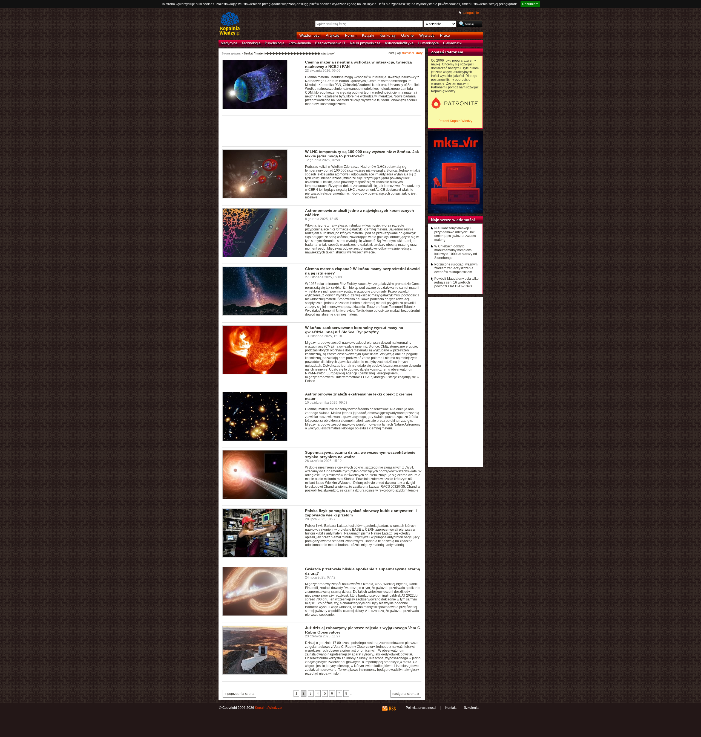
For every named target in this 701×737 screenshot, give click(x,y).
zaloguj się (471, 13)
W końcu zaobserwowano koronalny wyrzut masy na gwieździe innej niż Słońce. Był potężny (354, 329)
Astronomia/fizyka (399, 43)
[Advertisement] (322, 130)
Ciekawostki (452, 43)
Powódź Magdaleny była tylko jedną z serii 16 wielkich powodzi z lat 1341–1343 (456, 282)
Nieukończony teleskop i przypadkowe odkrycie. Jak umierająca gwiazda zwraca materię (455, 234)
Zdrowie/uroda (300, 43)
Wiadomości (309, 35)
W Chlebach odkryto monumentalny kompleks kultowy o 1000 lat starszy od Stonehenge (455, 252)
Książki (368, 35)
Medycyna (229, 43)
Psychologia (274, 43)
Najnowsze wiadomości (453, 220)
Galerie (407, 35)
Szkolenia (471, 708)
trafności (408, 52)
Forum (351, 35)
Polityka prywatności (421, 708)
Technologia (251, 43)
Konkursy (388, 35)
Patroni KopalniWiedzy (455, 121)
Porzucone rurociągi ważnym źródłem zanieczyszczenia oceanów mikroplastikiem (456, 268)
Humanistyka (428, 43)
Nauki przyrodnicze (365, 43)
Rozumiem (530, 4)
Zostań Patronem (447, 52)
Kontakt (450, 708)
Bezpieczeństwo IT (330, 43)
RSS (392, 708)
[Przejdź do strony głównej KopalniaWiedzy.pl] (230, 24)
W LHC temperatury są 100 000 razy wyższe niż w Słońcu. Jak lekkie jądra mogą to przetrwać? (362, 153)
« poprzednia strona (239, 694)
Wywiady (427, 35)
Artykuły (333, 35)
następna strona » (405, 694)
